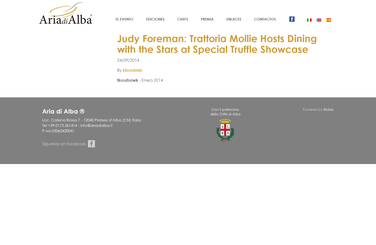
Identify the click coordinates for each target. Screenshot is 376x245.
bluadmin (132, 70)
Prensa (207, 19)
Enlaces (233, 19)
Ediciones (155, 19)
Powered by (318, 109)
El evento (124, 19)
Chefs (182, 19)
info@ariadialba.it (96, 125)
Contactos (265, 19)
